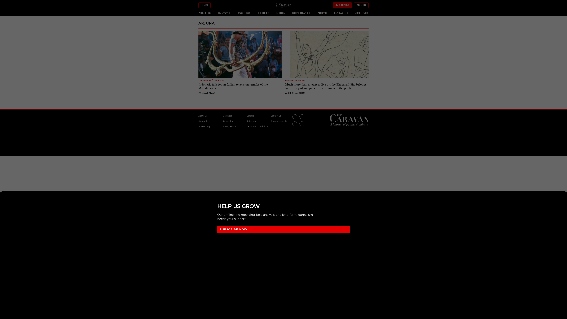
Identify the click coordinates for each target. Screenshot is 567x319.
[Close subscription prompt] (564, 197)
